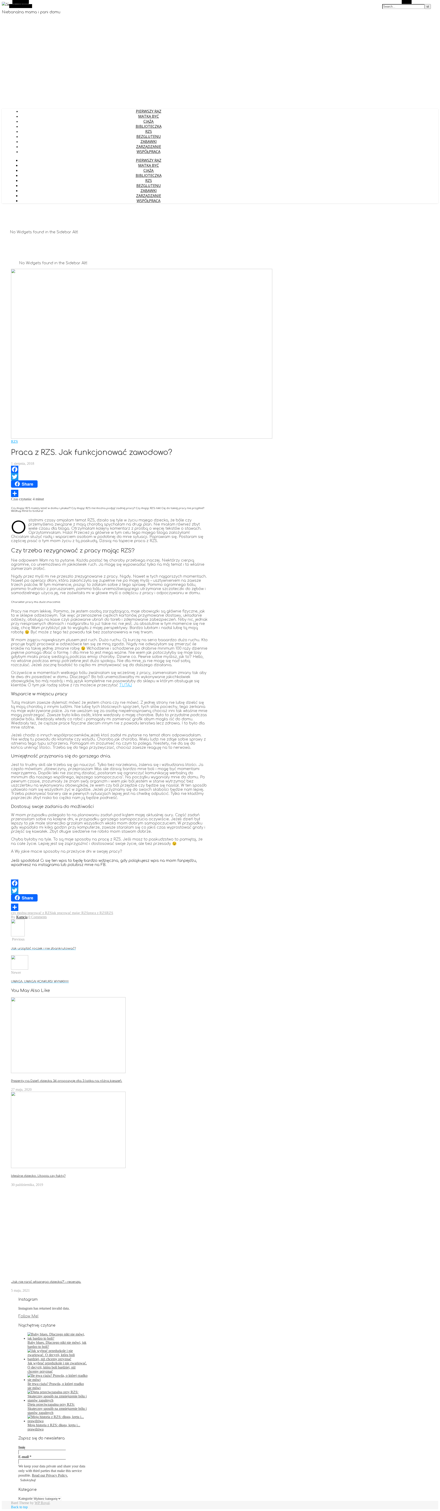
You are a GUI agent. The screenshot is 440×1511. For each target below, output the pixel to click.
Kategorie (25, 1498)
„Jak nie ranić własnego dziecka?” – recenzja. (46, 1281)
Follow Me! (28, 1316)
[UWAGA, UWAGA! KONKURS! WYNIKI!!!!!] (19, 968)
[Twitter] (109, 476)
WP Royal (42, 1503)
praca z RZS (97, 913)
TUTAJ (125, 685)
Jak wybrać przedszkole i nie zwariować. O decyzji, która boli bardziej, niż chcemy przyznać (57, 1367)
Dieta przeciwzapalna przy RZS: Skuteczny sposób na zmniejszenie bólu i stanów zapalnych (57, 1408)
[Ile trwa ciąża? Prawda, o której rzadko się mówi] (58, 1380)
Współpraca (148, 151)
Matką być (148, 116)
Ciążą (148, 121)
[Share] (109, 493)
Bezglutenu (148, 136)
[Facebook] (109, 469)
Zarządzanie (148, 146)
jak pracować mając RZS (70, 913)
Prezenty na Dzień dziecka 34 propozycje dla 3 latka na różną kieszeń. (66, 1080)
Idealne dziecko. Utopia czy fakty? (38, 1175)
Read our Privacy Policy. (50, 1475)
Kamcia (22, 917)
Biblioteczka (149, 126)
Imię (21, 1447)
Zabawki (148, 141)
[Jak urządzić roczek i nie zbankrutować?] (18, 935)
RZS (148, 131)
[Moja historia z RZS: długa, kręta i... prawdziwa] (58, 1421)
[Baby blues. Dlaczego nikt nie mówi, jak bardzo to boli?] (58, 1338)
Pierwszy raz (148, 111)
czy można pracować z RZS (31, 913)
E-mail (24, 1457)
